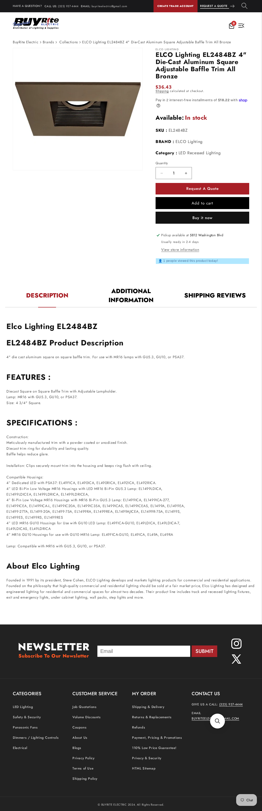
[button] (217, 721)
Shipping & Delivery (148, 706)
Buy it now (202, 218)
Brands (48, 42)
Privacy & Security (146, 758)
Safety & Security (27, 717)
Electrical (20, 747)
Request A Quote (213, 6)
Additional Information (131, 295)
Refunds (138, 727)
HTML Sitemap (144, 768)
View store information (180, 249)
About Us (80, 737)
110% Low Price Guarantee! (154, 747)
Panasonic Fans (25, 727)
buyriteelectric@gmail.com (109, 6)
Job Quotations (84, 706)
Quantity (162, 163)
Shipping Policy (84, 778)
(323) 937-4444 (68, 6)
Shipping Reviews (215, 295)
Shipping (162, 91)
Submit (204, 651)
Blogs (76, 747)
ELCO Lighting (189, 142)
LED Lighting (23, 706)
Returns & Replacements (151, 717)
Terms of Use (82, 768)
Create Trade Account (175, 6)
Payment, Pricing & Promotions (157, 737)
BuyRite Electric (26, 42)
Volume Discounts (86, 717)
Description (47, 295)
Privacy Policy (83, 758)
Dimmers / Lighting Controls (36, 737)
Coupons (79, 727)
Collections (68, 42)
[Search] (244, 6)
